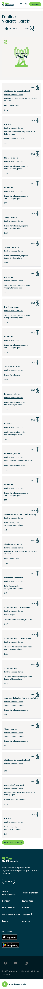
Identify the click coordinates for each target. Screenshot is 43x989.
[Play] (5, 984)
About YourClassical (8, 893)
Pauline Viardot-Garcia (13, 94)
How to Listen (8, 907)
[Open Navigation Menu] (21, 4)
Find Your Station (30, 892)
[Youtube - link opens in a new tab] (15, 963)
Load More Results (13, 842)
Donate (35, 4)
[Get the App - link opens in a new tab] (9, 937)
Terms (5, 921)
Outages (26, 914)
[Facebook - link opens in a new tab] (5, 963)
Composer (13, 28)
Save (27, 28)
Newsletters (27, 901)
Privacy (25, 907)
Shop (24, 921)
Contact (6, 901)
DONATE (8, 881)
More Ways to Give (11, 914)
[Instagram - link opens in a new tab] (26, 963)
